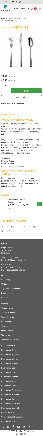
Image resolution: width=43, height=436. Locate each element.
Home (3, 18)
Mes (12, 227)
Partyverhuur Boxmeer (10, 395)
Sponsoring (5, 280)
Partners (4, 297)
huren (26, 91)
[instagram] (20, 2)
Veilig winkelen (7, 308)
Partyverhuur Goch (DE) (10, 408)
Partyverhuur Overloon (10, 399)
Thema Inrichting (21, 8)
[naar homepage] (5, 9)
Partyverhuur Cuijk (8, 350)
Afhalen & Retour (8, 313)
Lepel (13, 231)
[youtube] (13, 2)
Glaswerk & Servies (14, 18)
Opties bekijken (21, 97)
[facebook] (9, 2)
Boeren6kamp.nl (7, 412)
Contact (4, 326)
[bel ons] (2, 2)
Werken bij (5, 335)
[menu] (40, 8)
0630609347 (14, 257)
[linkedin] (16, 2)
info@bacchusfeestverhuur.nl (18, 260)
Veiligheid (5, 284)
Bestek (25, 18)
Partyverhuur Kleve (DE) (10, 403)
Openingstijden (7, 330)
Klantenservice (7, 322)
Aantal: (4, 86)
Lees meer (20, 103)
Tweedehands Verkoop (10, 339)
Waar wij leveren (7, 317)
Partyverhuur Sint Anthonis (11, 390)
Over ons (4, 275)
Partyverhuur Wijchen (9, 363)
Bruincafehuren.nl (8, 346)
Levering (4, 304)
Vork (34, 227)
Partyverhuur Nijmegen (10, 355)
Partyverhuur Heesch (9, 377)
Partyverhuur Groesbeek (10, 386)
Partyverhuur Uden (8, 372)
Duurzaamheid (7, 293)
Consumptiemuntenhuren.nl (12, 417)
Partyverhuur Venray (9, 381)
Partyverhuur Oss (8, 368)
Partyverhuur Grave (9, 421)
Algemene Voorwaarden (10, 289)
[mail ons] (6, 2)
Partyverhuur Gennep (9, 359)
